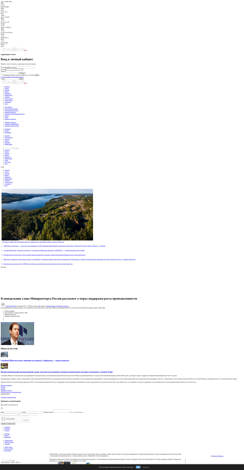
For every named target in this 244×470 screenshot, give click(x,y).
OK (138, 467)
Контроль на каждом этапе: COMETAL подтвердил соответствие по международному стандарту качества (38, 264)
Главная (48, 306)
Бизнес (7, 435)
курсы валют (9, 99)
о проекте (8, 102)
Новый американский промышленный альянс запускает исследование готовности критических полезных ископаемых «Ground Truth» (57, 372)
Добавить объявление (12, 124)
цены (6, 160)
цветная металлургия (11, 110)
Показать (22, 73)
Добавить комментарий (12, 316)
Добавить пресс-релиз (12, 126)
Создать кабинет (6, 77)
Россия (3, 387)
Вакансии (8, 437)
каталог (7, 90)
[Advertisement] (58, 281)
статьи (7, 88)
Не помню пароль (18, 77)
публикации (9, 137)
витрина (7, 142)
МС (39, 306)
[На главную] (15, 50)
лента (6, 117)
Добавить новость (10, 122)
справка (7, 97)
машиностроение (10, 112)
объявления (8, 95)
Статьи (7, 430)
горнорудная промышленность (15, 114)
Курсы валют (9, 449)
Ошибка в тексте (6, 390)
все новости (8, 107)
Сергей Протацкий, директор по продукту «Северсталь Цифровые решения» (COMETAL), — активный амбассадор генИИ (44, 250)
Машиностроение (63, 306)
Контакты (8, 450)
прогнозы (8, 162)
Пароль (3, 71)
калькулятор (8, 100)
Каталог (7, 434)
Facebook (7, 129)
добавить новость (10, 119)
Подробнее (146, 467)
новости (7, 86)
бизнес (7, 92)
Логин (3, 69)
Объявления (8, 440)
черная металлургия (11, 109)
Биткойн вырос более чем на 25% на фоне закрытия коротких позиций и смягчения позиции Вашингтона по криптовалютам (44, 255)
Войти (37, 75)
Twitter (7, 131)
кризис (3, 389)
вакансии (8, 93)
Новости (54, 306)
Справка (7, 444)
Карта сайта (8, 447)
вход (6, 104)
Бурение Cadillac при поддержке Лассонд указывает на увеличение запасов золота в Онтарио (33, 242)
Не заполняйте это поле (8, 67)
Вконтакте (8, 132)
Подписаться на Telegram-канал (11, 392)
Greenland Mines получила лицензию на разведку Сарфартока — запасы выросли (35, 360)
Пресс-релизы (9, 442)
